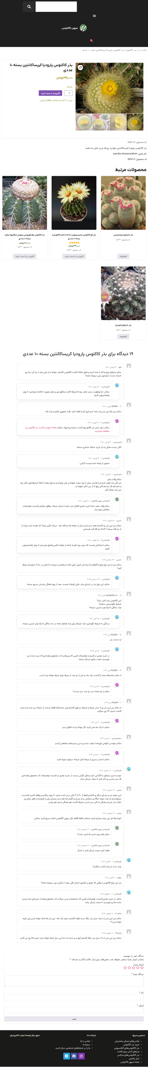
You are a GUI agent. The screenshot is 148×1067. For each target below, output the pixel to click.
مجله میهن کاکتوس (129, 1062)
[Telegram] (66, 1056)
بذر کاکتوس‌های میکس (128, 1055)
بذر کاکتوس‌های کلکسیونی (126, 1048)
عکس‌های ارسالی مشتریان (127, 1041)
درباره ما (86, 1044)
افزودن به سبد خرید (50, 93)
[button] (94, 15)
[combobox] (56, 6)
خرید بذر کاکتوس (131, 1044)
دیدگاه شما (137, 974)
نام (141, 992)
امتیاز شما (139, 964)
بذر (139, 50)
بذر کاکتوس (131, 50)
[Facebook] (74, 1056)
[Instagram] (81, 1056)
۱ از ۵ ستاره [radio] (142, 967)
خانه (145, 50)
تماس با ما (85, 1041)
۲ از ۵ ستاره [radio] (137, 967)
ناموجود (123, 256)
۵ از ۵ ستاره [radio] (125, 967)
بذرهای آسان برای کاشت (128, 1051)
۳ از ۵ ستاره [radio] (133, 967)
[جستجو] (28, 6)
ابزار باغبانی (134, 1058)
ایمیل (140, 1005)
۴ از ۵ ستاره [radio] (129, 967)
